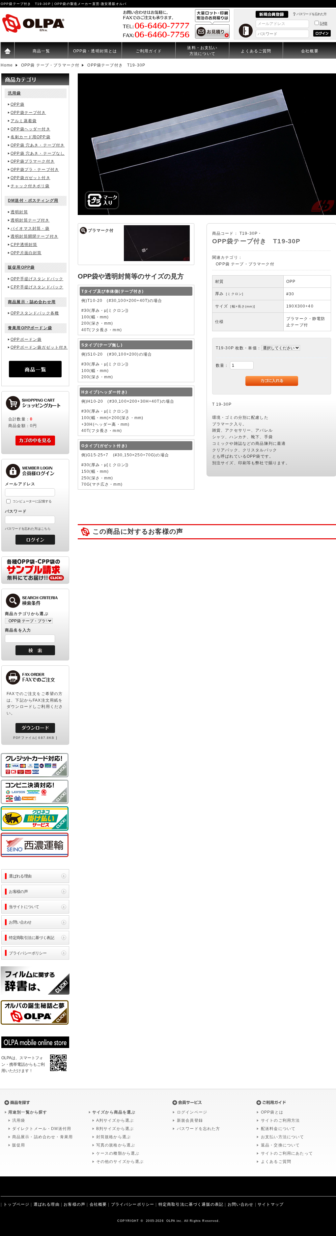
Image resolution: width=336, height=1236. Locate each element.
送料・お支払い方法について (202, 50)
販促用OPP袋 (21, 267)
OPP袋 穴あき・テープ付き (38, 145)
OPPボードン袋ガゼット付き (39, 347)
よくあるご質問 (256, 51)
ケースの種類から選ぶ (118, 1153)
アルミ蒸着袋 (24, 121)
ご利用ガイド (149, 51)
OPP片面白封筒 (26, 253)
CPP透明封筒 (24, 244)
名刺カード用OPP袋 (30, 137)
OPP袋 (17, 104)
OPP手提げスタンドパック (37, 279)
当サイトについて (24, 906)
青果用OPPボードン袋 (30, 328)
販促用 (18, 1145)
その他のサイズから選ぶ (120, 1161)
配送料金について (278, 1128)
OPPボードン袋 (26, 339)
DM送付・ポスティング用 (33, 200)
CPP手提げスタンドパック (37, 287)
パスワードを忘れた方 (311, 14)
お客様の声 (18, 891)
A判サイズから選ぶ (115, 1120)
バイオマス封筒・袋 (30, 228)
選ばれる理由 (20, 876)
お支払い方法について (282, 1137)
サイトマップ (271, 1204)
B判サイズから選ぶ (115, 1128)
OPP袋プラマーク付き (33, 161)
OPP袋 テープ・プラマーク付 (245, 264)
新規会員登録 (190, 1120)
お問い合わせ (20, 922)
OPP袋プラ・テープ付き (35, 169)
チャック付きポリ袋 (30, 186)
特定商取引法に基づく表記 (31, 937)
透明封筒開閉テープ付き (34, 236)
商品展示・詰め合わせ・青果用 (42, 1137)
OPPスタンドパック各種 (35, 313)
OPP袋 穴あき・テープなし (38, 153)
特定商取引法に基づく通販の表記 (190, 1204)
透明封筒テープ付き (30, 220)
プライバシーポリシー (27, 953)
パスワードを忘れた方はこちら (28, 528)
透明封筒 (19, 212)
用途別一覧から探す (27, 1112)
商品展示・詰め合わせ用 (32, 302)
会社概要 (98, 1204)
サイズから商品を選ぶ (114, 1112)
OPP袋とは (272, 1112)
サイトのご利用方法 (280, 1120)
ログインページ (192, 1112)
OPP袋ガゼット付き (30, 177)
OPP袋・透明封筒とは (95, 51)
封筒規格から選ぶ (113, 1137)
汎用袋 (14, 93)
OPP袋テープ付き (28, 112)
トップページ (16, 1204)
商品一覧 (41, 51)
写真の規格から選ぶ (115, 1145)
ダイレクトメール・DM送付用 (41, 1128)
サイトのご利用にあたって (287, 1153)
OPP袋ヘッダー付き (30, 129)
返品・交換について (280, 1145)
